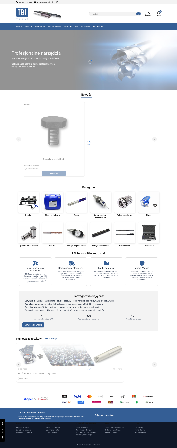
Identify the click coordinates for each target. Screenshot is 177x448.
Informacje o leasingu (84, 435)
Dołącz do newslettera (104, 415)
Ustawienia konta (52, 430)
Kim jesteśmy (140, 430)
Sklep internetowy (88, 445)
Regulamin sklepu (22, 427)
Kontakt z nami (111, 432)
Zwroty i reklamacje (23, 430)
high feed (22, 369)
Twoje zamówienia (53, 427)
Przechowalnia (51, 432)
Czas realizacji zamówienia (86, 432)
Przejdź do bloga (51, 339)
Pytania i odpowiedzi (24, 432)
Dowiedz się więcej (33, 325)
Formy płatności (82, 427)
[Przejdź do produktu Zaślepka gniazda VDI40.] (54, 130)
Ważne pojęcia (140, 432)
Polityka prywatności (113, 430)
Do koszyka (54, 173)
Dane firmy (139, 427)
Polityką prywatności (45, 418)
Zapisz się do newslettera (114, 427)
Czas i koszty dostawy (84, 430)
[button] (138, 13)
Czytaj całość (23, 378)
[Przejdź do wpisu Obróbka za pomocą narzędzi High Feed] (70, 354)
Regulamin (44, 416)
